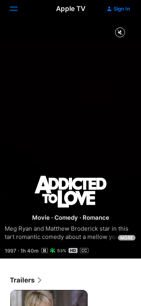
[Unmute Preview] (119, 33)
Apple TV (70, 9)
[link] (26, 280)
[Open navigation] (18, 8)
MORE (126, 237)
